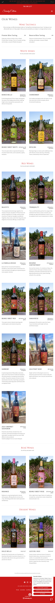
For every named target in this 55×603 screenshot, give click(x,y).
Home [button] (17, 589)
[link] (9, 11)
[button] (51, 11)
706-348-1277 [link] (27, 6)
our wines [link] (22, 589)
